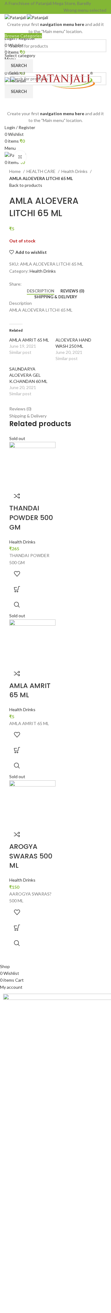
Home (15, 171)
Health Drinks (74, 171)
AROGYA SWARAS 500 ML (30, 856)
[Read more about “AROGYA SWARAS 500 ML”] (17, 927)
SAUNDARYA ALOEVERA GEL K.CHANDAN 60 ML (28, 375)
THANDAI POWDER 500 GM (31, 517)
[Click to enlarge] (20, 157)
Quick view (17, 604)
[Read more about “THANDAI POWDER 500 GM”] (17, 589)
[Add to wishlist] (17, 573)
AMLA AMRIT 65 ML (29, 339)
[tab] (40, 291)
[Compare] (17, 496)
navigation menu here (62, 24)
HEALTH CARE (41, 171)
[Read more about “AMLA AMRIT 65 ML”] (17, 750)
